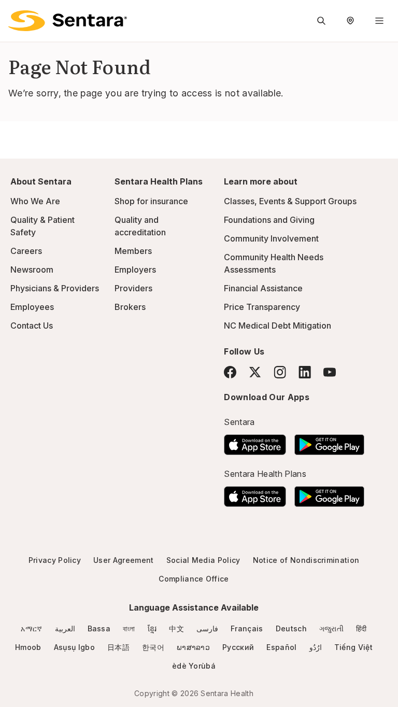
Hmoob (28, 647)
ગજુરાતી (331, 628)
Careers (26, 251)
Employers (135, 269)
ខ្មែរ (152, 628)
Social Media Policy (203, 560)
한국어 (153, 647)
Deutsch (291, 628)
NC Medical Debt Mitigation (277, 325)
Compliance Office (194, 578)
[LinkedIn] (304, 372)
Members (133, 251)
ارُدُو (315, 647)
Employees (32, 307)
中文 (176, 628)
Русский (238, 647)
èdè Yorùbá (194, 665)
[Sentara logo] (67, 20)
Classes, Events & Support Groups (290, 201)
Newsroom (31, 269)
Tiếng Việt (353, 647)
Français (247, 628)
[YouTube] (329, 372)
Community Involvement (271, 238)
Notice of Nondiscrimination (306, 560)
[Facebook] (230, 372)
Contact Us (31, 325)
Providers (133, 288)
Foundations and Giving (269, 220)
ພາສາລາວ (193, 647)
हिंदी (361, 628)
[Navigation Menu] (379, 20)
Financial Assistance (263, 288)
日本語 (118, 647)
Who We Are (35, 201)
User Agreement (123, 560)
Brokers (130, 307)
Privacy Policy (55, 560)
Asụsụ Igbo (74, 647)
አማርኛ (31, 628)
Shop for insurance (151, 201)
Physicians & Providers (54, 288)
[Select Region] (350, 20)
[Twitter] (255, 372)
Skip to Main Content (15, 14)
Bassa (99, 628)
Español (281, 647)
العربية (65, 628)
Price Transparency (262, 307)
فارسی (207, 628)
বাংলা (129, 628)
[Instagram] (280, 372)
